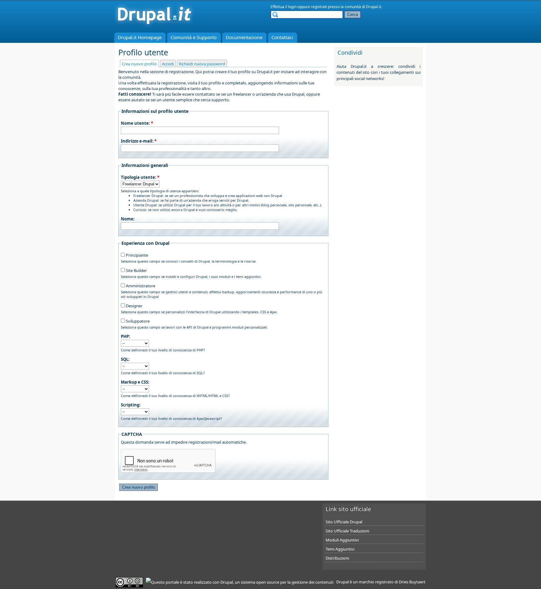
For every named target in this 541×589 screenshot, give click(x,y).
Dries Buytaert (412, 582)
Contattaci (282, 37)
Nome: (128, 219)
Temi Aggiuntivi (340, 549)
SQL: (125, 359)
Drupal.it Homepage (140, 37)
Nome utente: (137, 123)
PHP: (125, 336)
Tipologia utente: (140, 177)
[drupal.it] (154, 26)
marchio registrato (376, 582)
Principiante (136, 255)
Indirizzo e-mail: (139, 141)
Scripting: (131, 405)
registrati (319, 6)
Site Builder (136, 270)
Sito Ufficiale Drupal (344, 522)
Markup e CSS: (135, 382)
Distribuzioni (337, 558)
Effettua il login (283, 6)
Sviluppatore (137, 321)
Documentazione (244, 37)
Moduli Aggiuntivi (342, 540)
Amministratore (140, 286)
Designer (133, 306)
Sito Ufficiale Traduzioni (347, 531)
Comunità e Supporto (194, 37)
